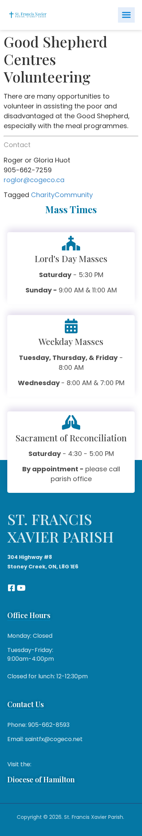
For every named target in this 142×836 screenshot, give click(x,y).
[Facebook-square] (11, 588)
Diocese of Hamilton (41, 779)
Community (74, 194)
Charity (43, 194)
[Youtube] (21, 588)
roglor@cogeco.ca (34, 179)
